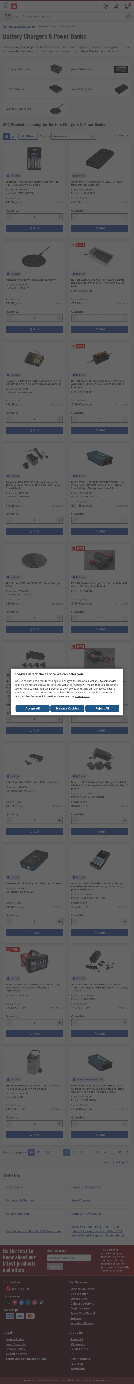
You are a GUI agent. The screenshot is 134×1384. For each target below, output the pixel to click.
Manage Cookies (67, 708)
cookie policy (82, 696)
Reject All (102, 708)
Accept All (32, 708)
